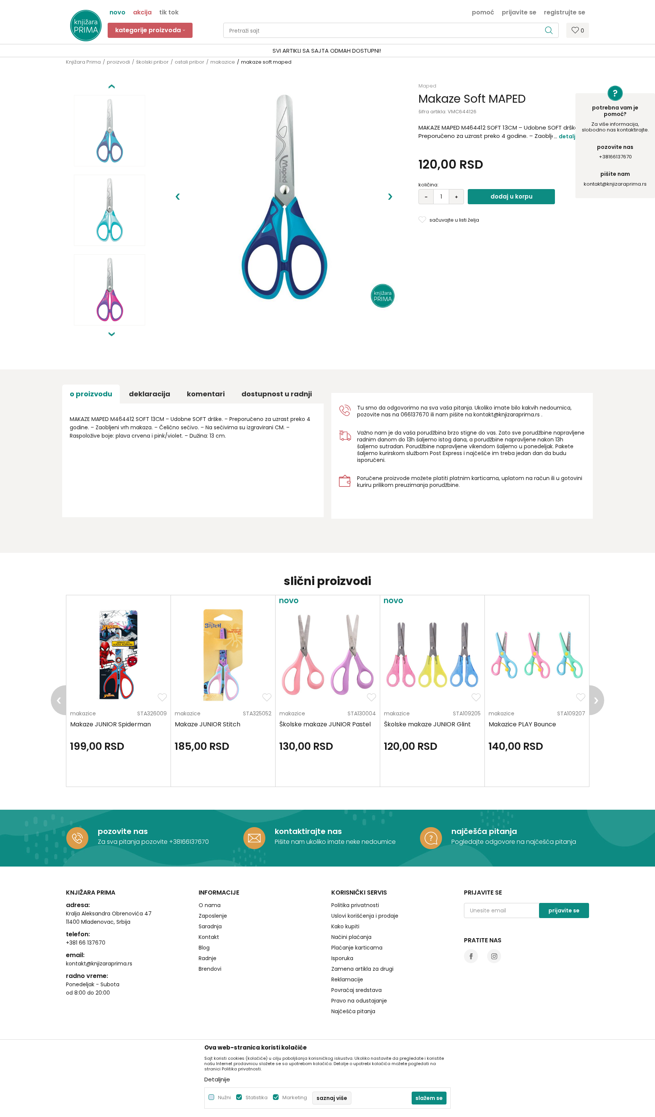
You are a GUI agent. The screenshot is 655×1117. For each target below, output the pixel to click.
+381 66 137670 (85, 942)
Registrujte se (564, 12)
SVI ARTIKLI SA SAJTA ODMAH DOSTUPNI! (327, 51)
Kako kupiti (345, 926)
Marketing (294, 1097)
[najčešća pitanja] (431, 838)
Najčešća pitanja (353, 1011)
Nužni (224, 1097)
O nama (210, 905)
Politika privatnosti (355, 905)
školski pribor (152, 62)
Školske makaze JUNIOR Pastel (325, 724)
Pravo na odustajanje (359, 1000)
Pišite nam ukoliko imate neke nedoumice (335, 841)
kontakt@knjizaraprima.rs (615, 184)
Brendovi (210, 969)
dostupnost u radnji (276, 394)
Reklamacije (347, 979)
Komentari (206, 394)
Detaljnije (572, 136)
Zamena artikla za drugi (362, 969)
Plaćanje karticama (356, 947)
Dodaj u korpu (511, 196)
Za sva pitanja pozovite (133, 841)
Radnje (207, 958)
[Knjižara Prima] (86, 25)
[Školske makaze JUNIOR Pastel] (327, 655)
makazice (222, 62)
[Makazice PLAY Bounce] (537, 655)
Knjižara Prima (83, 62)
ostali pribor (189, 62)
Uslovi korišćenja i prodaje (364, 916)
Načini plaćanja (351, 937)
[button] (391, 30)
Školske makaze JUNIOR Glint (427, 724)
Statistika (257, 1097)
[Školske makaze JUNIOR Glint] (432, 655)
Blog (204, 947)
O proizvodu (91, 394)
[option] (327, 50)
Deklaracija (149, 394)
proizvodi (118, 62)
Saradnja (210, 926)
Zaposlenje (213, 916)
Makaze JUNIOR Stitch (207, 724)
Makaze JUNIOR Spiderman (110, 724)
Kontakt (209, 937)
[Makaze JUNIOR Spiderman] (118, 655)
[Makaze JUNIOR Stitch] (223, 655)
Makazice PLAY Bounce (522, 724)
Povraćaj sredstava (356, 990)
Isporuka (342, 958)
